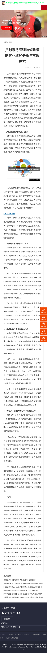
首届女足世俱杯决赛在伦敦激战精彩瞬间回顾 (19, 580)
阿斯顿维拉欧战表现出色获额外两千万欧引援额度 (21, 590)
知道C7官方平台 (15, 634)
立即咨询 (7, 27)
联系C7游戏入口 (12, 638)
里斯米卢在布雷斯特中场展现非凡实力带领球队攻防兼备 (23, 597)
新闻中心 (36, 634)
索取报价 (43, 338)
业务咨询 (43, 317)
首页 (5, 42)
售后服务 (43, 324)
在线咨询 (7, 619)
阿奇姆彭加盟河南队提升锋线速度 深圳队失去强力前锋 (23, 594)
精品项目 (27, 634)
